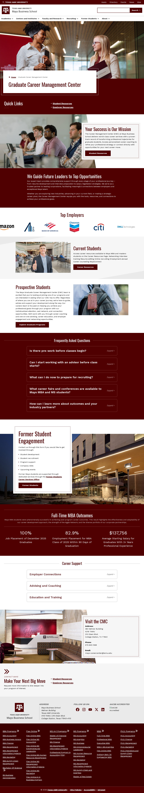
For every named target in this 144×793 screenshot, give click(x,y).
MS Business (78, 743)
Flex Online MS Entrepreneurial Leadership (33, 748)
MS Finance (55, 742)
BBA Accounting (9, 736)
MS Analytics (78, 739)
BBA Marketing (9, 757)
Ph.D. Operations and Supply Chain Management (129, 753)
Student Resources (62, 103)
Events (123, 2)
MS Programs (79, 731)
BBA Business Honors (12, 739)
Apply (103, 2)
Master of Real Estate (82, 777)
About (104, 18)
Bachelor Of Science (12, 768)
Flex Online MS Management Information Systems (35, 764)
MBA (99, 731)
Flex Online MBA (33, 736)
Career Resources (85, 267)
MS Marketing (79, 760)
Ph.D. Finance (126, 739)
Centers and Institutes (26, 18)
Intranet (101, 790)
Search (135, 10)
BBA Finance (8, 743)
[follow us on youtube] (90, 709)
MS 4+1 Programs (58, 731)
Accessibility (89, 790)
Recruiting (71, 18)
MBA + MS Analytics (105, 747)
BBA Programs (9, 731)
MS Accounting (79, 736)
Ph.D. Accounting (127, 736)
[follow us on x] (96, 709)
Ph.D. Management (128, 743)
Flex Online (31, 731)
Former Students (89, 18)
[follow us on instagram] (84, 709)
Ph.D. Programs (127, 731)
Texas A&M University (16, 2)
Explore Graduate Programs (32, 325)
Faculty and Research (52, 18)
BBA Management (10, 747)
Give (139, 2)
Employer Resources (63, 107)
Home (13, 77)
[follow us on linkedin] (103, 709)
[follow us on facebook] (77, 709)
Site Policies (76, 790)
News (131, 2)
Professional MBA (104, 739)
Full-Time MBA (103, 736)
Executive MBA (103, 743)
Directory (113, 2)
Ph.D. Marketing (127, 747)
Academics (6, 18)
